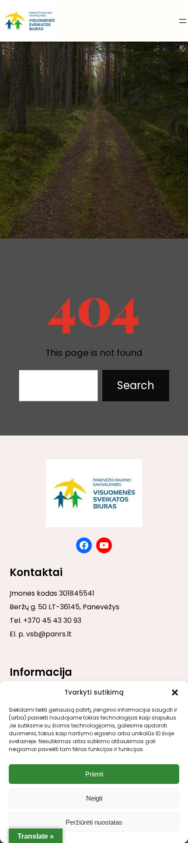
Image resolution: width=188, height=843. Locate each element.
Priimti (94, 774)
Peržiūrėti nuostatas (94, 822)
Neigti (94, 798)
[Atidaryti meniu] (183, 21)
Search (135, 385)
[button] (175, 692)
